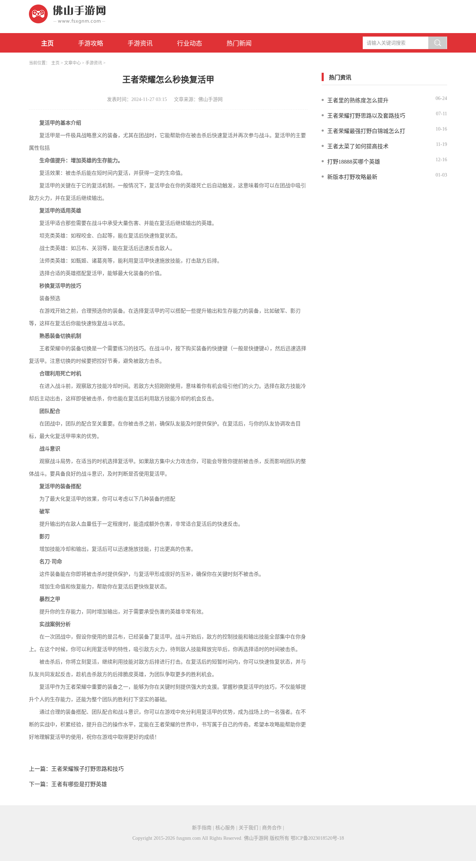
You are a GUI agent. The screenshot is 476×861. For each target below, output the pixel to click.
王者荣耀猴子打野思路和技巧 (87, 769)
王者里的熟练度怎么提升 (358, 100)
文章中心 (72, 63)
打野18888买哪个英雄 (353, 162)
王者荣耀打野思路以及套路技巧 (366, 116)
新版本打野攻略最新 (352, 177)
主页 (47, 43)
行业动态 (189, 43)
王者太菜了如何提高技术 (358, 146)
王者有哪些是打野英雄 (79, 784)
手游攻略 (90, 43)
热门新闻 (239, 43)
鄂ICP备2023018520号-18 (317, 838)
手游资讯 (140, 43)
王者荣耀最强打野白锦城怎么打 (366, 131)
